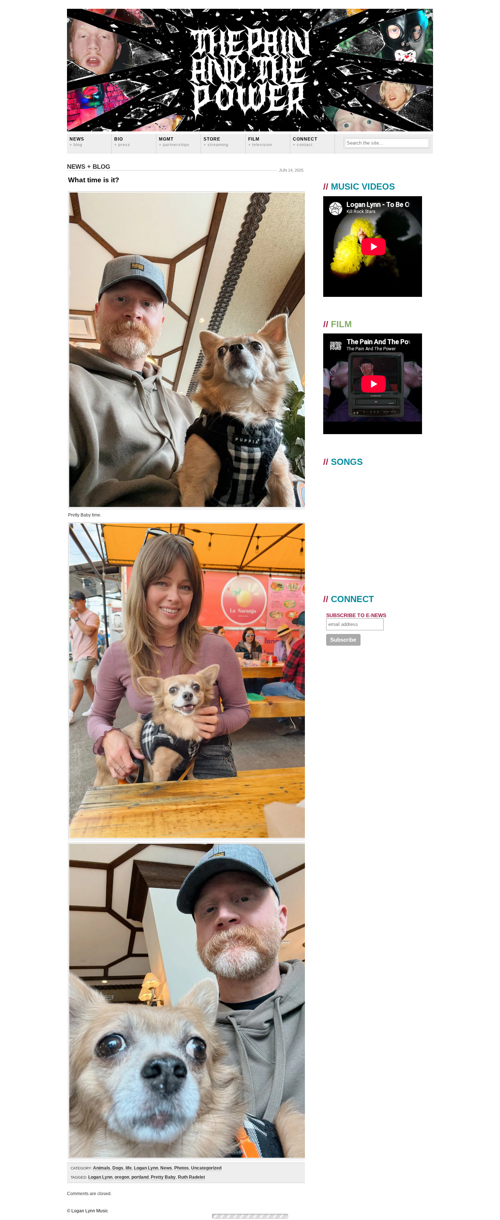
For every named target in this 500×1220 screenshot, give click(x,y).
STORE (216, 141)
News (77, 141)
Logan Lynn (146, 1168)
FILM (260, 141)
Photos (181, 1168)
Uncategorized (206, 1168)
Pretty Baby (163, 1177)
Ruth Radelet (191, 1177)
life (129, 1168)
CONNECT (305, 141)
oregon (122, 1177)
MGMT (174, 141)
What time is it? (93, 180)
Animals (101, 1168)
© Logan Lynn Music (87, 1210)
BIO (122, 141)
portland (140, 1177)
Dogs (117, 1168)
